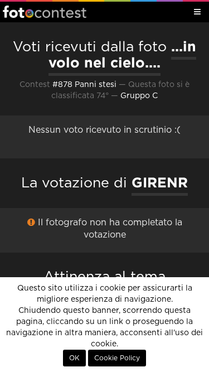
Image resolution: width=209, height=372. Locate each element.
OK (74, 358)
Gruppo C (139, 96)
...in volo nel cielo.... (122, 54)
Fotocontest (44, 11)
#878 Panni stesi (84, 85)
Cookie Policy (117, 358)
